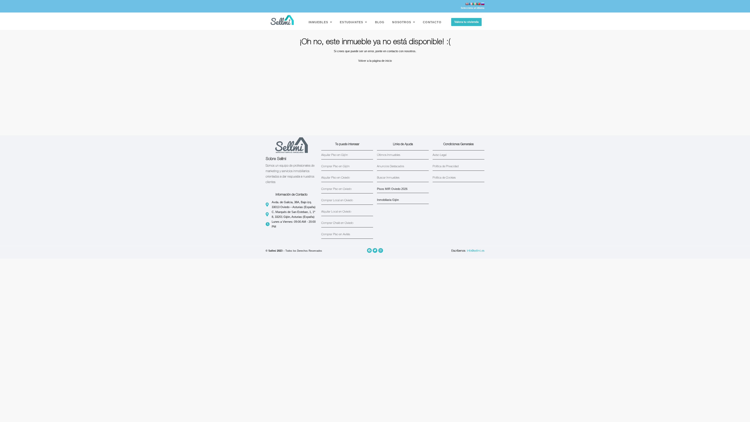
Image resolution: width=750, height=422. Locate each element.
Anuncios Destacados (390, 166)
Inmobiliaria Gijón (388, 199)
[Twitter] (375, 250)
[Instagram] (380, 250)
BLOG (380, 22)
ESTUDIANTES (351, 22)
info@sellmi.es (475, 250)
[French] (471, 3)
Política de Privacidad (446, 166)
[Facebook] (369, 250)
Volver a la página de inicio (375, 60)
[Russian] (482, 3)
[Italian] (475, 3)
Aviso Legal (439, 155)
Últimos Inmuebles (388, 155)
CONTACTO (432, 22)
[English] (467, 3)
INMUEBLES (318, 22)
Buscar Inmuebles (388, 177)
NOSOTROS (401, 22)
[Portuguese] (478, 3)
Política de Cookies (444, 177)
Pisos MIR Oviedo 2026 (392, 188)
